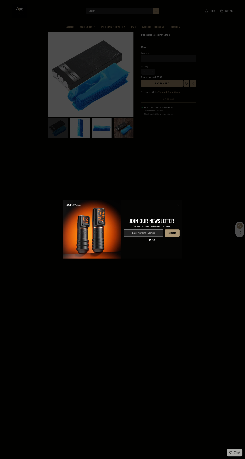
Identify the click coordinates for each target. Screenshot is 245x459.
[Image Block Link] (92, 229)
